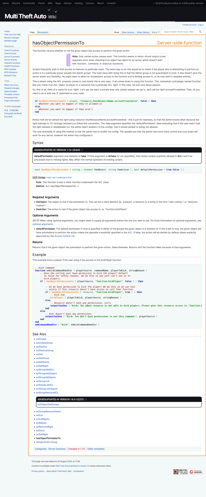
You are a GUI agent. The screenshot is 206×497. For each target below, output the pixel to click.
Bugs (58, 3)
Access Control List (64, 236)
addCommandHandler (46, 324)
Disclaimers (78, 471)
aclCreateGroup (44, 342)
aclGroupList (42, 381)
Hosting (79, 3)
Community (29, 3)
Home (6, 3)
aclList (39, 415)
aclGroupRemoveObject (48, 411)
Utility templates (95, 448)
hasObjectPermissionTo (52, 101)
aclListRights (42, 419)
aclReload (41, 422)
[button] (156, 31)
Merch (100, 3)
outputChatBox (58, 305)
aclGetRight (42, 365)
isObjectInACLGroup (46, 442)
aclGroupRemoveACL (47, 392)
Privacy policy (38, 471)
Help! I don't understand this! (59, 177)
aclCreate (41, 339)
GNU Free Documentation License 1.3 (72, 466)
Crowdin (111, 3)
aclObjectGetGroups (48, 404)
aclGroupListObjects (46, 388)
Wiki (50, 3)
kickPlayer (56, 297)
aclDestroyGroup (45, 350)
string (76, 169)
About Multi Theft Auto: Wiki (58, 471)
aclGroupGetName (46, 377)
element (88, 169)
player (73, 101)
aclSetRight (42, 434)
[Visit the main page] (31, 13)
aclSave (40, 430)
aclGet (39, 354)
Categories (40, 448)
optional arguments (43, 224)
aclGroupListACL (45, 384)
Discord (16, 3)
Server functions (57, 448)
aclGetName (42, 362)
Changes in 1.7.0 (76, 448)
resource (86, 101)
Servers (90, 3)
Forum (41, 3)
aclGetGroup (42, 358)
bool (37, 169)
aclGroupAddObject (46, 373)
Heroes (67, 3)
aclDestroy (41, 346)
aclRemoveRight (44, 426)
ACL (47, 186)
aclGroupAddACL (45, 369)
